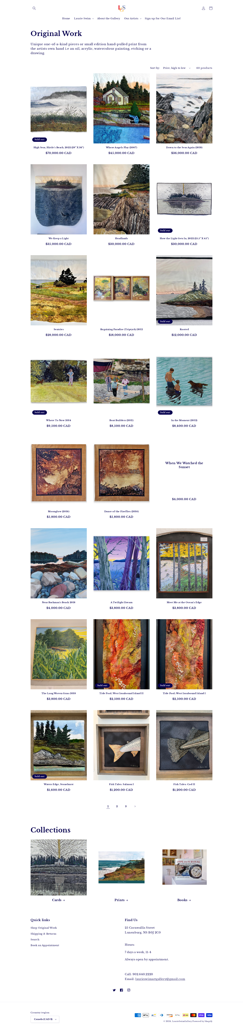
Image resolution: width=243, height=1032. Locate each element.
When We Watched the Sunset (184, 465)
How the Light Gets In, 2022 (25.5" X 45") (184, 238)
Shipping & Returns (44, 933)
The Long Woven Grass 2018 (58, 693)
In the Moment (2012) (184, 420)
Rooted (184, 329)
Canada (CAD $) (43, 1019)
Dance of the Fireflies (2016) (121, 511)
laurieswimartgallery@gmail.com (160, 979)
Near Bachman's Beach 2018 (58, 602)
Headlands (121, 238)
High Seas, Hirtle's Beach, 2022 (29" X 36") (59, 147)
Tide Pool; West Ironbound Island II (121, 693)
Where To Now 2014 (58, 420)
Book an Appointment (45, 945)
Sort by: (155, 68)
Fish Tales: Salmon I (121, 784)
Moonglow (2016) (58, 511)
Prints (120, 900)
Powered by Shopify (202, 1021)
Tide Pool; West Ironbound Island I (184, 693)
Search (35, 939)
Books (182, 900)
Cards (56, 900)
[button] (34, 8)
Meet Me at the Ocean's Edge (184, 602)
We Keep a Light (59, 238)
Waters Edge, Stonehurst (59, 784)
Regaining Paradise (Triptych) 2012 (121, 329)
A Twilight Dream (122, 602)
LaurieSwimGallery (182, 1021)
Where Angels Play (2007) (121, 147)
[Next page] (135, 806)
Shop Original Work (44, 927)
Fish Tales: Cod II (184, 784)
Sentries (59, 329)
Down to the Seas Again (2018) (184, 147)
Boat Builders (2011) (121, 420)
